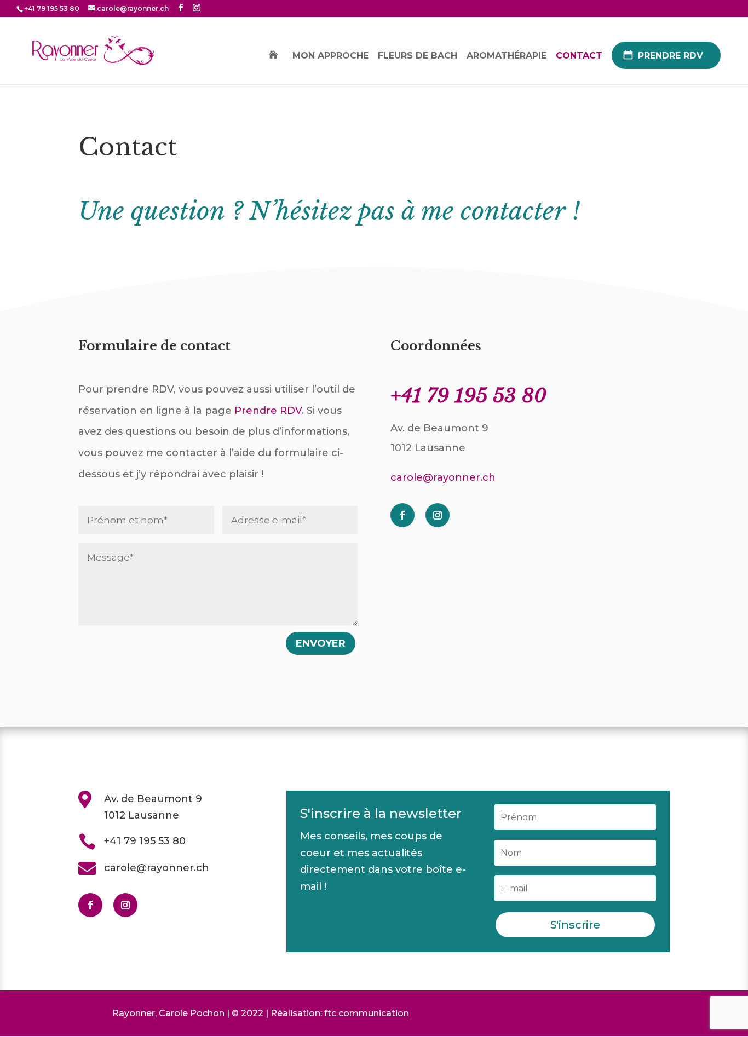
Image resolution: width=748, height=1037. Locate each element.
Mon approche (330, 56)
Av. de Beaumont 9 (153, 799)
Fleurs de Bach (417, 56)
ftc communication (366, 1013)
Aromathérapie (506, 56)
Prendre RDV (670, 55)
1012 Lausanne (141, 815)
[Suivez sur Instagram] (437, 515)
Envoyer (321, 643)
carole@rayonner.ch (443, 477)
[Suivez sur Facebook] (402, 515)
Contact (579, 56)
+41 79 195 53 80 (145, 841)
